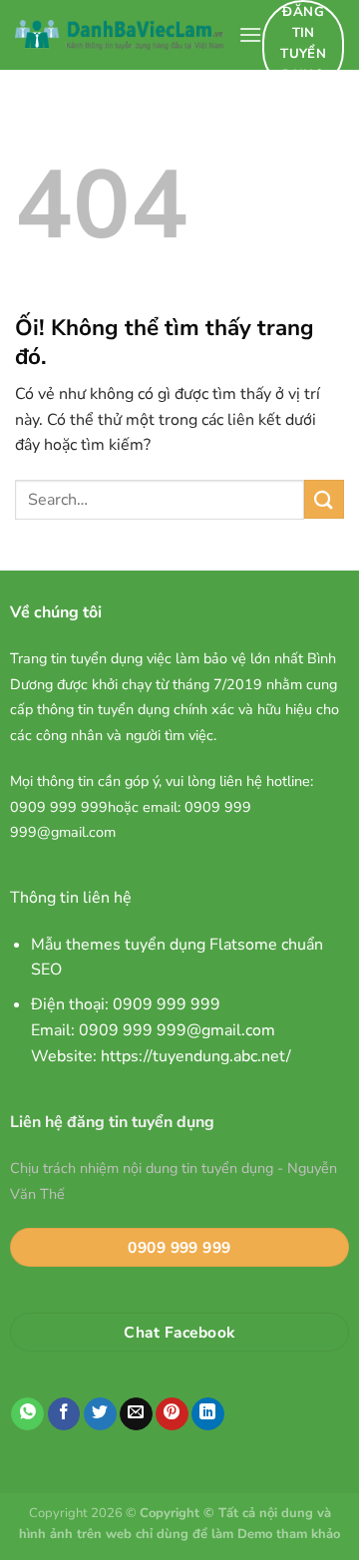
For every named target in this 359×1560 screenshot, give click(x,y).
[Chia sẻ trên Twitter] (100, 1414)
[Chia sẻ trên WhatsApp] (27, 1414)
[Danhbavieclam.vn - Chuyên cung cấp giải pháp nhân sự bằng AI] (119, 35)
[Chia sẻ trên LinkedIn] (207, 1414)
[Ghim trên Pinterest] (172, 1414)
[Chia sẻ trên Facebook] (64, 1414)
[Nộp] (324, 499)
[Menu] (250, 34)
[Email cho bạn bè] (136, 1414)
